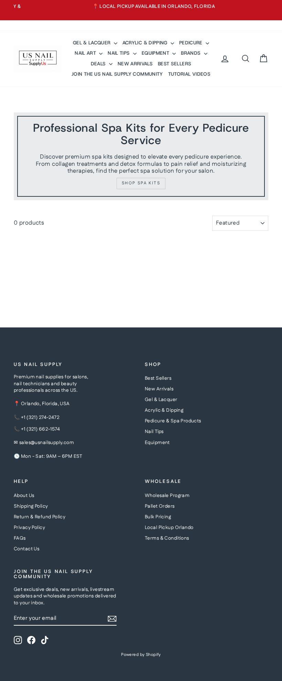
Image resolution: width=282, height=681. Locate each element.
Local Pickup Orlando (169, 527)
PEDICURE (191, 43)
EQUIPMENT (156, 53)
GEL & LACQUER (92, 43)
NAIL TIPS (119, 53)
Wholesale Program (167, 495)
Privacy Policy (29, 527)
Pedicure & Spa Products (173, 421)
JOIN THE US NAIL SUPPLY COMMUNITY (117, 74)
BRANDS (191, 53)
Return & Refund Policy (39, 517)
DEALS (99, 64)
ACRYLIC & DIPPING (145, 43)
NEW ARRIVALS (135, 64)
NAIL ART (86, 53)
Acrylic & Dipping (164, 410)
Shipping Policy (31, 506)
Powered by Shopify (141, 655)
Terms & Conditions (167, 538)
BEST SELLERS (174, 64)
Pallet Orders (160, 506)
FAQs (20, 538)
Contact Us (26, 548)
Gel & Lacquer (161, 399)
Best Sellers (158, 378)
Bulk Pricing (158, 517)
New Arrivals (159, 389)
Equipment (157, 442)
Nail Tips (154, 431)
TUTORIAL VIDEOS (189, 74)
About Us (24, 495)
